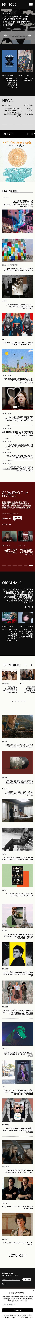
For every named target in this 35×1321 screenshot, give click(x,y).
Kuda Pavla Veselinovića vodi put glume (18, 1244)
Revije (4, 301)
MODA (3, 683)
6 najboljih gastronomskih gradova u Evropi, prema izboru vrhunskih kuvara (18, 936)
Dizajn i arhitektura (10, 265)
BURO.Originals (10, 627)
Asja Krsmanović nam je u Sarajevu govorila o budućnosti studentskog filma (17, 434)
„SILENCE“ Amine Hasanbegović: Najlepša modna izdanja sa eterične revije (19, 306)
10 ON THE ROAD (7, 75)
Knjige (4, 741)
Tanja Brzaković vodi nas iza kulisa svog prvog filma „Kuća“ (19, 1171)
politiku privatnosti (26, 1317)
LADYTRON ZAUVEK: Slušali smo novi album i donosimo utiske (19, 782)
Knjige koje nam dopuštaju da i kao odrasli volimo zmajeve (19, 746)
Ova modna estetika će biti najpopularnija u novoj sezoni (19, 446)
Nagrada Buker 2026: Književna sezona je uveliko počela (19, 895)
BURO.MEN (5, 1049)
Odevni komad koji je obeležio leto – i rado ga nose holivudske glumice (18, 1130)
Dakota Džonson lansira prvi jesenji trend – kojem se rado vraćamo (10, 691)
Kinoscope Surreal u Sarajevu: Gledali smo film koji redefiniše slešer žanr (11, 554)
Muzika (4, 777)
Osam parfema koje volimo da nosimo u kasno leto (20, 457)
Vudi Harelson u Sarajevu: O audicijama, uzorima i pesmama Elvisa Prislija (26, 554)
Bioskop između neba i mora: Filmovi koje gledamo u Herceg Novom (19, 794)
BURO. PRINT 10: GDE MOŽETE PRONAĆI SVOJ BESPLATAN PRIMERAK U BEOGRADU (10, 83)
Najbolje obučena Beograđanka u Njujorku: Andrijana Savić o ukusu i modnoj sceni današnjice (17, 1012)
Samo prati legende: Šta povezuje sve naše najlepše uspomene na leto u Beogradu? (11, 635)
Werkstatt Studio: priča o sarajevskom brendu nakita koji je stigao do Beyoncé (18, 469)
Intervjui (5, 1239)
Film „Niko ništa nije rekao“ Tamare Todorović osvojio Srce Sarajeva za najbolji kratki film (19, 419)
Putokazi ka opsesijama (27, 80)
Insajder (5, 339)
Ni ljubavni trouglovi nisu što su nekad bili (17, 1207)
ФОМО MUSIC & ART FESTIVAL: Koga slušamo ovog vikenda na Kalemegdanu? (18, 381)
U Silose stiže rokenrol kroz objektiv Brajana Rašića (13, 111)
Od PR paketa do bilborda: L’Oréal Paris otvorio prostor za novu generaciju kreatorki (18, 1092)
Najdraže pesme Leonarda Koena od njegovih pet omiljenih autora (17, 858)
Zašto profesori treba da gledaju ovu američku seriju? (27, 690)
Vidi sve (5, 524)
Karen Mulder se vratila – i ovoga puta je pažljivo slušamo (18, 344)
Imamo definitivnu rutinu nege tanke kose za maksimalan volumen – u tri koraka (25, 635)
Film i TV (5, 197)
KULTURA (5, 14)
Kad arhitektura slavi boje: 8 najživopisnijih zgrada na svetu (18, 269)
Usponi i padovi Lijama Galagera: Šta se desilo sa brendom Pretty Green (18, 1054)
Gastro (4, 931)
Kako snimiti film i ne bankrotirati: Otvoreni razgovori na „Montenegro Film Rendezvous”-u (18, 204)
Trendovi (5, 1125)
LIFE (22, 683)
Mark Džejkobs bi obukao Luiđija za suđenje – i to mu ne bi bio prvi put (18, 974)
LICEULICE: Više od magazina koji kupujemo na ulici (17, 18)
